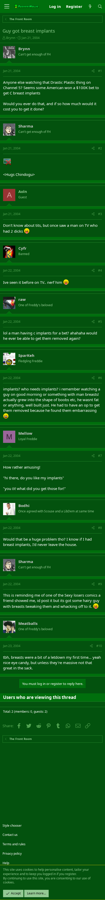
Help (6, 863)
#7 (100, 456)
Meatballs (27, 623)
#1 (100, 71)
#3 (100, 214)
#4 (100, 270)
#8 (100, 528)
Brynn (10, 37)
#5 (100, 321)
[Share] (93, 71)
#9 (100, 584)
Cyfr (22, 248)
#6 (100, 378)
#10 (99, 646)
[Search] (100, 6)
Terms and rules (14, 844)
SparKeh (26, 355)
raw (22, 299)
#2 (100, 148)
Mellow (25, 433)
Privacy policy (12, 853)
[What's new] (90, 6)
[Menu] (6, 6)
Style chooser (12, 825)
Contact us (10, 835)
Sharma (25, 126)
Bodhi (24, 505)
